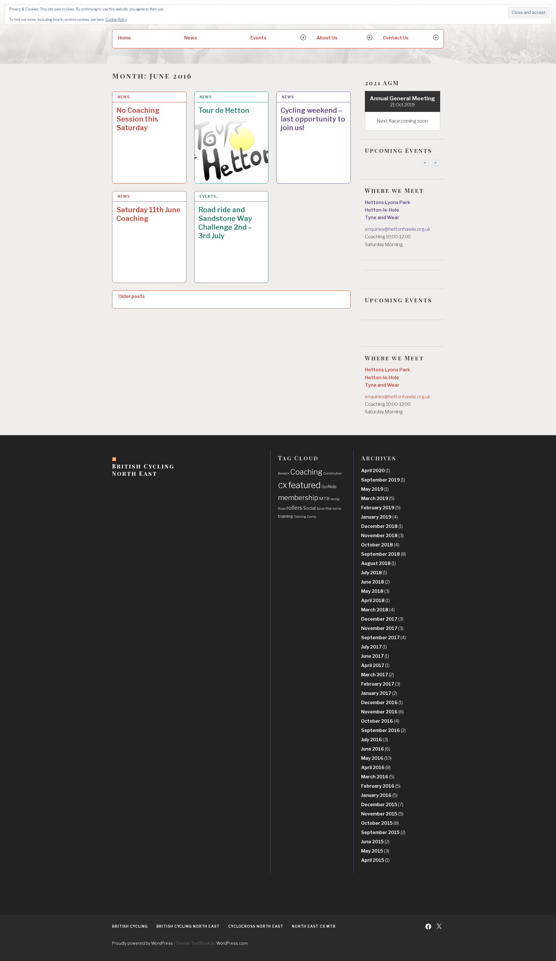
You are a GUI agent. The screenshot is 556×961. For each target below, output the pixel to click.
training (285, 516)
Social (309, 508)
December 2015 (382, 804)
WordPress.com (232, 943)
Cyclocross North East (255, 926)
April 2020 (375, 470)
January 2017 (379, 693)
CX (282, 486)
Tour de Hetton (223, 110)
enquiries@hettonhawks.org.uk (397, 229)
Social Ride (324, 509)
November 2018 (382, 535)
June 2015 (375, 841)
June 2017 (375, 656)
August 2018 (378, 563)
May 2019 (375, 489)
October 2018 (380, 545)
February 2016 (380, 786)
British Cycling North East (143, 469)
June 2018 (375, 582)
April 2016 (376, 767)
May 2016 (376, 758)
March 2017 (377, 674)
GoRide (329, 486)
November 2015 (382, 814)
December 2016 (382, 702)
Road (282, 509)
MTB (324, 498)
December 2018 (382, 526)
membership (298, 497)
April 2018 (375, 600)
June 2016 (375, 749)
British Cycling (130, 926)
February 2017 (380, 684)
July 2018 (374, 572)
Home (124, 38)
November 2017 (382, 628)
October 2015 (380, 823)
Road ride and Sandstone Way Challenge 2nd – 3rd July (225, 223)
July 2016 (374, 739)
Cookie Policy (116, 19)
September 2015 (383, 832)
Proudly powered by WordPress (142, 943)
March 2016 (377, 777)
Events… (209, 196)
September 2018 (383, 554)
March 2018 (378, 610)
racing (335, 499)
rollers (294, 507)
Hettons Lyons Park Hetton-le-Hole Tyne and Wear (387, 210)
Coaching (306, 472)
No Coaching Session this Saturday (138, 119)
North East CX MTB (314, 926)
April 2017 (375, 665)
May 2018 (375, 591)
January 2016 (379, 795)
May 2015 (375, 851)
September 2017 (383, 637)
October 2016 (380, 721)
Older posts (131, 296)
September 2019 (383, 480)
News (190, 38)
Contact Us (396, 38)
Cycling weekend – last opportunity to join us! (313, 119)
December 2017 (382, 619)
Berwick (283, 473)
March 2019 (377, 498)
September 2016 (383, 730)
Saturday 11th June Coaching (148, 214)
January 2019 (379, 517)
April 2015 (375, 860)
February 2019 (380, 508)
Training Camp (305, 517)
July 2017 (374, 647)
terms (337, 509)
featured (304, 485)
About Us (327, 38)
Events (258, 38)
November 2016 (382, 712)
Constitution (332, 473)
